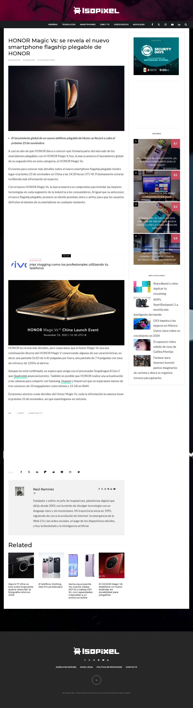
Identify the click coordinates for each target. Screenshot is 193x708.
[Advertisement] (66, 228)
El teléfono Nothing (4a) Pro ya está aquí (50, 585)
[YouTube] (172, 24)
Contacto (131, 667)
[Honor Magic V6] (111, 565)
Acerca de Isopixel (66, 667)
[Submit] (53, 472)
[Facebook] (152, 24)
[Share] (21, 472)
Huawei (66, 381)
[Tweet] (29, 472)
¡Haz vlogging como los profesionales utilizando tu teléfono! (69, 266)
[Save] (62, 472)
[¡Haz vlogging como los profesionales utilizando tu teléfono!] (19, 264)
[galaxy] (81, 565)
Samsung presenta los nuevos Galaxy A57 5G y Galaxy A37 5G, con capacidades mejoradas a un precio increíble (81, 591)
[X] (158, 24)
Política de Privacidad (109, 667)
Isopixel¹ (127, 693)
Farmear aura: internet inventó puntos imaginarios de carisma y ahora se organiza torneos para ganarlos (155, 368)
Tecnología (68, 24)
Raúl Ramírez (14, 60)
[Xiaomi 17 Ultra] (21, 565)
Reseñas (52, 24)
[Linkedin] (179, 24)
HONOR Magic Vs (36, 413)
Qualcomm (20, 376)
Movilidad (139, 24)
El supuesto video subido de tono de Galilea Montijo (164, 346)
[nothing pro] (51, 565)
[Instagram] (165, 24)
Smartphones (87, 24)
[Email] (70, 472)
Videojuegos (121, 24)
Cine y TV (104, 24)
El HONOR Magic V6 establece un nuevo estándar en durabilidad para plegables (111, 589)
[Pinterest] (98, 660)
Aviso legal (86, 667)
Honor (21, 413)
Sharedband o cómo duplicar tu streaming (165, 288)
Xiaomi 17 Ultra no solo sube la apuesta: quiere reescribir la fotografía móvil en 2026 (20, 589)
